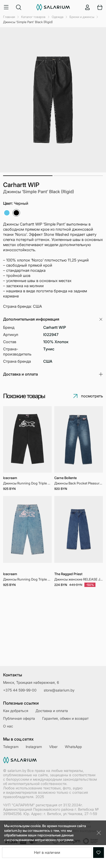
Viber (53, 746)
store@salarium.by (59, 690)
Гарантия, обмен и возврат (65, 718)
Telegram (11, 746)
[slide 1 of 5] (27, 532)
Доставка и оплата (52, 710)
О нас (8, 726)
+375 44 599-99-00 (20, 690)
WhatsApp (73, 746)
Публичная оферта (19, 718)
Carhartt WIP (21, 185)
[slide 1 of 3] (78, 439)
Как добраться (15, 710)
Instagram (34, 746)
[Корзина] (100, 7)
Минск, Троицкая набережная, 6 (31, 682)
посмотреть (92, 396)
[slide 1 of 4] (27, 439)
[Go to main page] (53, 7)
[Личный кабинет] (87, 7)
